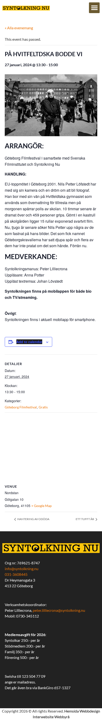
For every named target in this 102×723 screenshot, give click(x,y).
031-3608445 (16, 574)
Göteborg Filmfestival (21, 407)
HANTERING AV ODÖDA (33, 519)
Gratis (43, 407)
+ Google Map (41, 506)
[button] (94, 7)
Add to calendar (29, 341)
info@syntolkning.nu (21, 568)
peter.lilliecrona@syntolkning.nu (59, 610)
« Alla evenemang (19, 27)
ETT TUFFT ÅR (85, 519)
